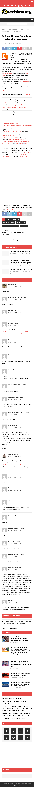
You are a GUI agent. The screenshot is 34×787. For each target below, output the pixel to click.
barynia (10, 340)
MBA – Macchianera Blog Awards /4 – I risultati (15, 715)
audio (24, 89)
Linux (21, 140)
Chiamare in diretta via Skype (12, 132)
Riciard (10, 323)
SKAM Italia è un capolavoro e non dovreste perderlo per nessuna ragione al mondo (20, 638)
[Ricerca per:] (17, 24)
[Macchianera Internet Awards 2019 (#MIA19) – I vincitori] (5, 675)
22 (25, 43)
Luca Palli (11, 541)
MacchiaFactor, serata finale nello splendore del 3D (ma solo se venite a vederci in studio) (20, 262)
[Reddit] (22, 5)
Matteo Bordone (7, 73)
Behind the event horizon (15, 698)
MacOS (17, 140)
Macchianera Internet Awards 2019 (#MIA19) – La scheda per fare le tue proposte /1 (20, 684)
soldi (16, 226)
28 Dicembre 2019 (16, 668)
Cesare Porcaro (13, 370)
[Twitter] (8, 5)
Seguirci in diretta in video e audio (13, 124)
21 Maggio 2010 (7, 43)
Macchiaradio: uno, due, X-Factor (21, 269)
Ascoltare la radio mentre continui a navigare (17, 126)
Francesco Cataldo (14, 297)
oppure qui (25, 152)
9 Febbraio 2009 (15, 271)
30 (21, 687)
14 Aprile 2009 (15, 253)
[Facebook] (4, 5)
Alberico (11, 501)
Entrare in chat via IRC (10, 138)
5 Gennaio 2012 (15, 265)
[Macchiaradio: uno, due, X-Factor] (5, 271)
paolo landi (21, 222)
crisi (7, 219)
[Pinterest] (15, 5)
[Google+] (25, 5)
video (3, 91)
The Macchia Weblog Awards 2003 (14, 710)
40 (23, 677)
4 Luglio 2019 (15, 687)
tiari (9, 600)
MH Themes (17, 785)
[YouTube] (18, 5)
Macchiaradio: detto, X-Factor (20, 251)
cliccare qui (23, 156)
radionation (7, 226)
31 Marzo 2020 (15, 656)
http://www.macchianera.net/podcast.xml (15, 465)
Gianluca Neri (17, 43)
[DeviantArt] (29, 5)
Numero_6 (11, 475)
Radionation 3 (24, 81)
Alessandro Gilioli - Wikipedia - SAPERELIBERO (15, 713)
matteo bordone (8, 222)
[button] (31, 1)
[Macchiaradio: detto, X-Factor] (5, 253)
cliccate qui (9, 209)
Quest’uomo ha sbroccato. (17, 718)
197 (22, 642)
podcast (27, 95)
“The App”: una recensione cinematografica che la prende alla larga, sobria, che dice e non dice (21, 663)
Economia (16, 219)
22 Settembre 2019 (16, 677)
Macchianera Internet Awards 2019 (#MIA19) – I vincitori (20, 674)
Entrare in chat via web (10, 136)
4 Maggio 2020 (15, 642)
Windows (11, 140)
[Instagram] (11, 5)
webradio (24, 226)
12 (21, 656)
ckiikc (10, 284)
